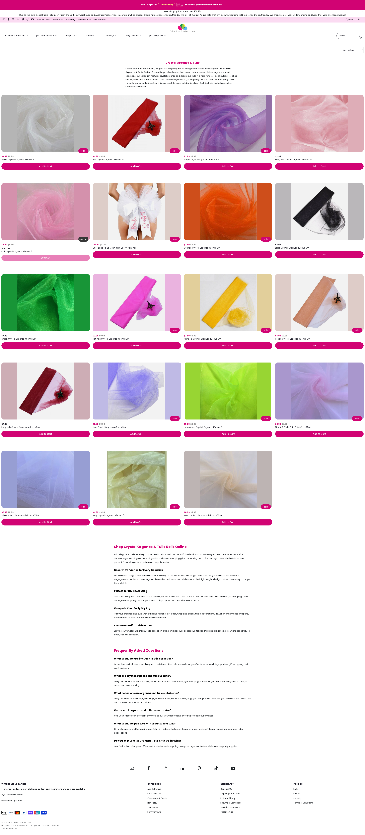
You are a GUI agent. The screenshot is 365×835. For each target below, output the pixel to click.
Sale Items (152, 807)
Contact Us (226, 789)
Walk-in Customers (230, 807)
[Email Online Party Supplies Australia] (3, 19)
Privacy (297, 793)
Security (297, 798)
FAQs (295, 789)
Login (350, 19)
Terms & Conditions (303, 802)
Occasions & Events (157, 798)
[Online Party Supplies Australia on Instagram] (13, 19)
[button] (16, 36)
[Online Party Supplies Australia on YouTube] (32, 19)
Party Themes (154, 793)
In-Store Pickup (228, 798)
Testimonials (226, 811)
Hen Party (152, 802)
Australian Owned (20, 825)
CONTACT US (57, 20)
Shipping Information (230, 793)
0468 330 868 (43, 20)
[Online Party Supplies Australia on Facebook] (8, 19)
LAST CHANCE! (100, 20)
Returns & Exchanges (230, 802)
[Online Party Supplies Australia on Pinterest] (22, 19)
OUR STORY (70, 20)
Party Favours (154, 811)
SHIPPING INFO (84, 20)
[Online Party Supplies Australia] (182, 28)
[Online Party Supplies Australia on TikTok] (27, 19)
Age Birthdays (154, 789)
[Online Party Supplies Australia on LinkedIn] (18, 19)
